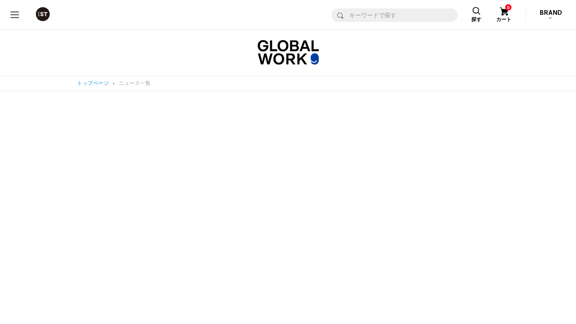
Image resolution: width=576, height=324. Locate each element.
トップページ (93, 83)
